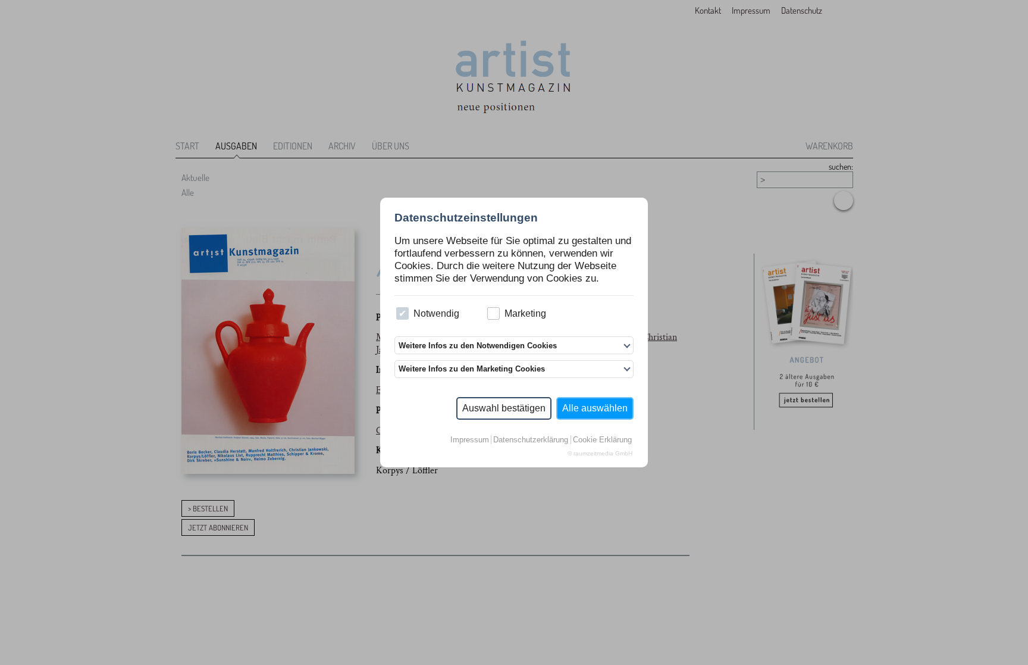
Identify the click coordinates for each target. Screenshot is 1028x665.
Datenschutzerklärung (530, 439)
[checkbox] (402, 313)
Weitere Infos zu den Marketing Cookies (472, 368)
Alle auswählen (595, 408)
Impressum (469, 439)
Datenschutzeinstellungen (466, 217)
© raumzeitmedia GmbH (600, 453)
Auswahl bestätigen (504, 408)
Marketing (525, 313)
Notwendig (436, 313)
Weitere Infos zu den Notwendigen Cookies (478, 345)
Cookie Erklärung (602, 439)
